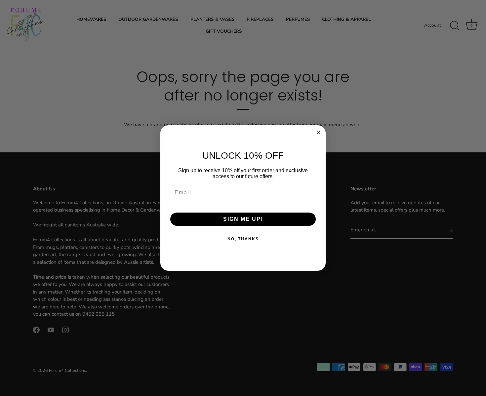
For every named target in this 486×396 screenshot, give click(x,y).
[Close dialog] (318, 133)
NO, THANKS (243, 239)
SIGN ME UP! (243, 219)
